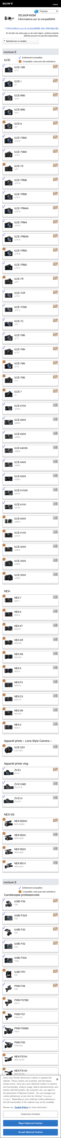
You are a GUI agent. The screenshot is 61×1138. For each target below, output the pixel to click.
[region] (30, 1106)
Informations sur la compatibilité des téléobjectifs (32, 28)
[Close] (57, 1079)
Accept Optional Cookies (30, 1132)
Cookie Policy (22, 1107)
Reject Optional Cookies (30, 1123)
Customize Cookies (30, 1114)
